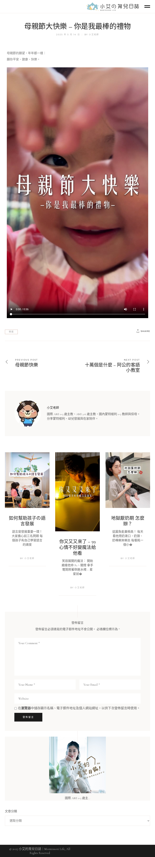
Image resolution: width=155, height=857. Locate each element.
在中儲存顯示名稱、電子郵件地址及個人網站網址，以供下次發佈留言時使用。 (79, 708)
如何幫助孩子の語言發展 (27, 521)
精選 (11, 331)
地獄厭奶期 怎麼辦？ (127, 521)
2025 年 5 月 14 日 (68, 34)
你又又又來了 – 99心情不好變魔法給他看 (77, 547)
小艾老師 (94, 34)
